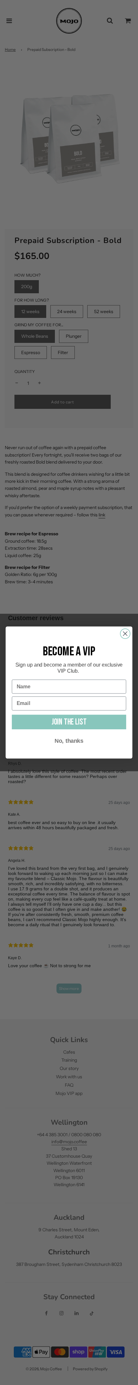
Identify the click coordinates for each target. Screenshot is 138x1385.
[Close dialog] (125, 634)
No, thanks (69, 741)
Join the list (69, 722)
